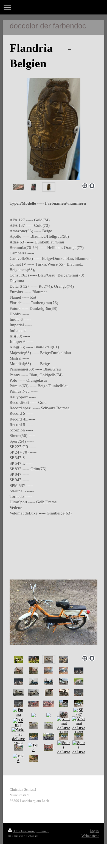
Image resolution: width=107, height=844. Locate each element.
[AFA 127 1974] (33, 725)
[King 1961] (64, 714)
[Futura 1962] (78, 703)
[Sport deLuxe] (63, 747)
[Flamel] (33, 704)
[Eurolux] (78, 692)
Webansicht (90, 836)
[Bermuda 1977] (18, 670)
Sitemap (42, 831)
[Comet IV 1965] (63, 681)
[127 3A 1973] (33, 736)
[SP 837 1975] (78, 715)
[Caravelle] (48, 670)
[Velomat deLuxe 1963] (64, 725)
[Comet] (33, 681)
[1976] (18, 758)
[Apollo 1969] (53, 611)
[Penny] (63, 736)
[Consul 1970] (49, 692)
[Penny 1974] (18, 747)
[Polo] (33, 747)
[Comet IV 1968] (18, 692)
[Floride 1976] (63, 703)
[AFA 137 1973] (18, 659)
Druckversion (24, 831)
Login (94, 831)
